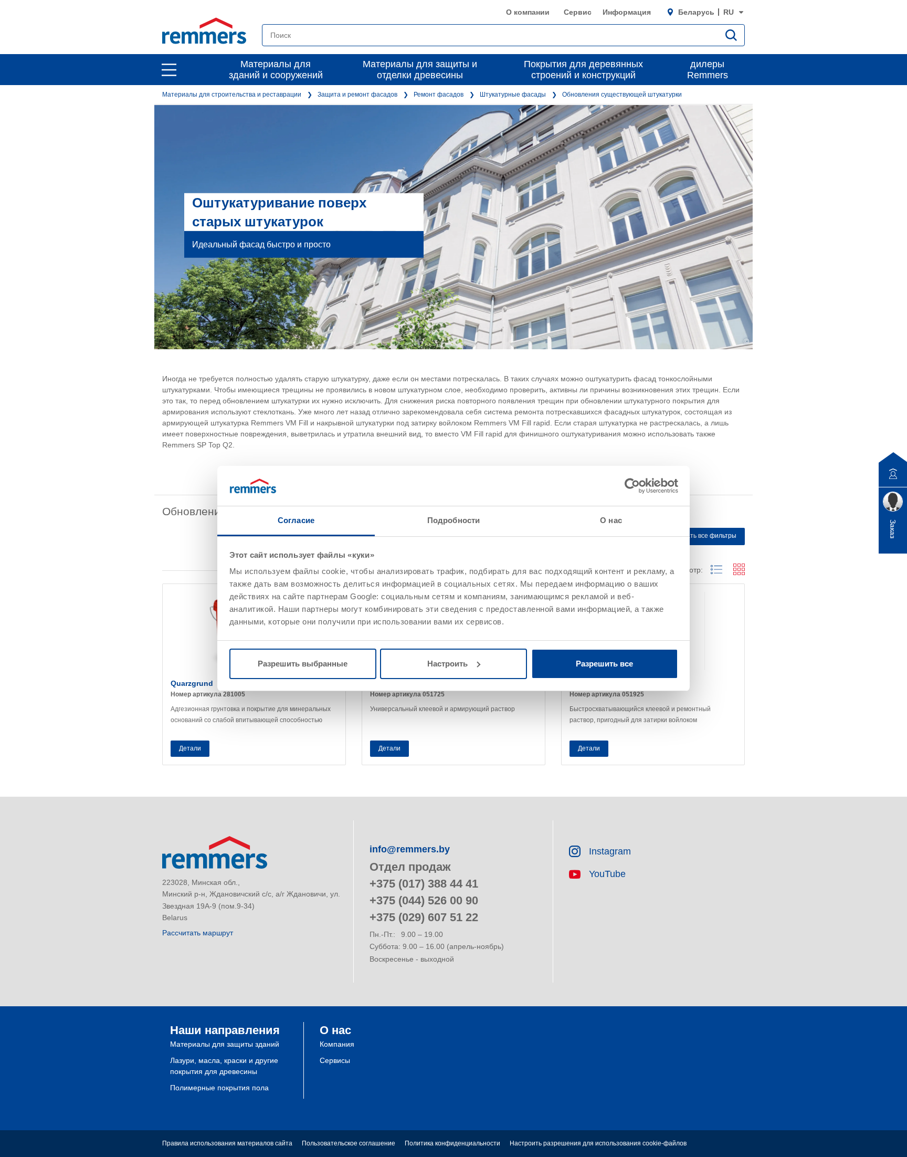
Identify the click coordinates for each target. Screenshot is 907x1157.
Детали (190, 748)
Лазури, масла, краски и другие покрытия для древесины (224, 1066)
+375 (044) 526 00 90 (424, 900)
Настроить (447, 663)
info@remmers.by (410, 849)
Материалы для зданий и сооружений (276, 69)
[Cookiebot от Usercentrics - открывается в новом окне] (632, 486)
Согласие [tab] (296, 520)
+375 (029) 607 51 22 (424, 917)
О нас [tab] (611, 520)
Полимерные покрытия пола (219, 1087)
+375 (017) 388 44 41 (424, 883)
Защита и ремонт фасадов (357, 94)
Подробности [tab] (453, 520)
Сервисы (335, 1060)
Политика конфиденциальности (452, 1143)
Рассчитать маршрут (197, 933)
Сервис (578, 12)
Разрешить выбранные (302, 663)
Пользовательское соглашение (348, 1143)
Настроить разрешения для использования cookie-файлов (598, 1143)
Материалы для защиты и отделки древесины (420, 69)
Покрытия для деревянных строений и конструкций (583, 69)
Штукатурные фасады (513, 94)
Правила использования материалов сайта (227, 1143)
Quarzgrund (192, 683)
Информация (627, 12)
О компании (528, 12)
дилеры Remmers (707, 69)
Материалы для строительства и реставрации (231, 94)
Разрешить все (604, 663)
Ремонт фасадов (438, 94)
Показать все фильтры (702, 535)
